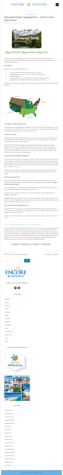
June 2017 (7, 430)
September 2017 (9, 423)
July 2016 (7, 465)
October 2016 (8, 455)
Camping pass (16, 244)
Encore (6, 309)
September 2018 (9, 420)
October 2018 (8, 417)
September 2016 (9, 459)
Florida (6, 315)
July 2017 (7, 426)
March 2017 (8, 439)
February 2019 (8, 413)
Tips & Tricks (8, 334)
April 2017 (7, 436)
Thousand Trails (31, 14)
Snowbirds (36, 244)
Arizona (7, 302)
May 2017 (7, 433)
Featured (7, 312)
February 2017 (8, 442)
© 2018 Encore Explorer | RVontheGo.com (31, 472)
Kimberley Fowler (10, 23)
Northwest (7, 322)
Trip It (6, 338)
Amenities (7, 299)
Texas (6, 328)
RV (30, 244)
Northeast (7, 318)
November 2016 (9, 452)
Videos (6, 341)
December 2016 (9, 449)
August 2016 (8, 462)
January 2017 (8, 446)
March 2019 (8, 410)
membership (24, 244)
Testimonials (8, 325)
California (7, 305)
